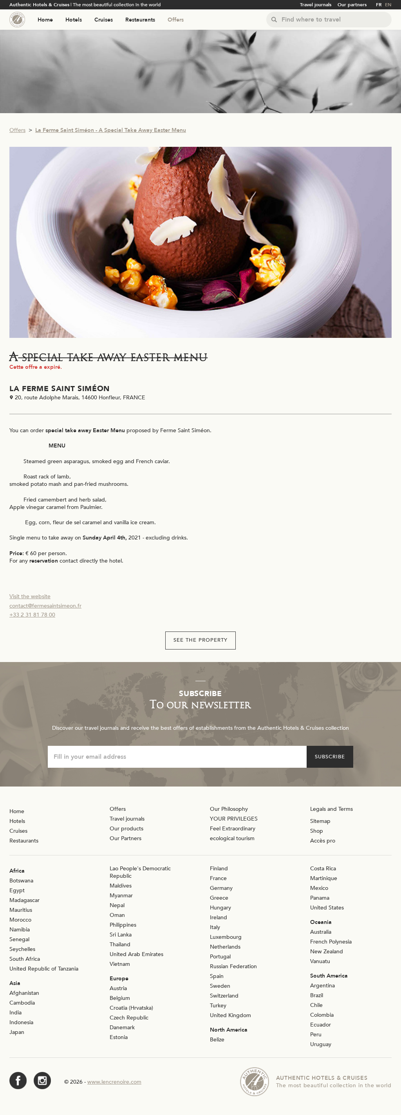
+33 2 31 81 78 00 (32, 615)
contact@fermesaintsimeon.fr (45, 606)
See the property (200, 640)
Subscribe (330, 756)
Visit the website (30, 596)
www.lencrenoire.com (114, 1082)
